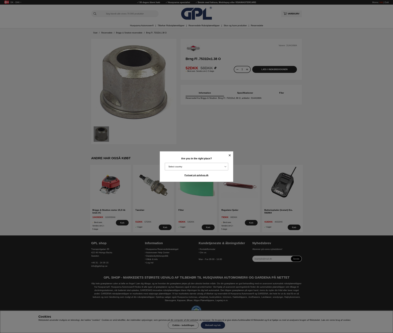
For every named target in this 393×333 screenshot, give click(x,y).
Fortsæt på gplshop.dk (196, 175)
